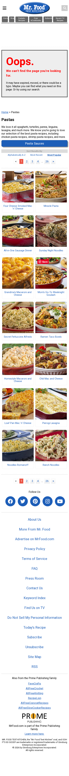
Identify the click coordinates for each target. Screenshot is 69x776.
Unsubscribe (34, 647)
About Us (34, 520)
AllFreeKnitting (34, 693)
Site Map (34, 657)
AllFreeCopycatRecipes (34, 703)
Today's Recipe (34, 627)
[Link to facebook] (10, 501)
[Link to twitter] (23, 501)
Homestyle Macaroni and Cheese (17, 380)
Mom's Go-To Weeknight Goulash (51, 293)
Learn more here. (34, 733)
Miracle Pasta (51, 206)
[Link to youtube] (60, 501)
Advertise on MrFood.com (34, 539)
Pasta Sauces (34, 143)
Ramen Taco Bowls (51, 337)
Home (4, 112)
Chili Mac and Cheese (51, 378)
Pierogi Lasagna (51, 423)
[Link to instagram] (48, 501)
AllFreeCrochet (34, 688)
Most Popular (54, 155)
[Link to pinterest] (35, 501)
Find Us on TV (34, 608)
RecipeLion (34, 698)
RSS (34, 667)
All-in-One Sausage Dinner (18, 250)
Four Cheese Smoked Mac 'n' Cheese (18, 207)
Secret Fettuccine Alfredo (18, 337)
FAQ (34, 569)
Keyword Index (35, 598)
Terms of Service (34, 559)
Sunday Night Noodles (51, 250)
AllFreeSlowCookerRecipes (34, 707)
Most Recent (36, 155)
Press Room (34, 578)
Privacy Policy (34, 549)
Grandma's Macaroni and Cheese (17, 293)
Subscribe (34, 637)
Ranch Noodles (51, 465)
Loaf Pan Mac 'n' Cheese (18, 423)
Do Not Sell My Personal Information (34, 618)
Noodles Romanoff (17, 465)
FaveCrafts (34, 683)
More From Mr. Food (34, 529)
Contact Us (34, 588)
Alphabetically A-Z (16, 155)
